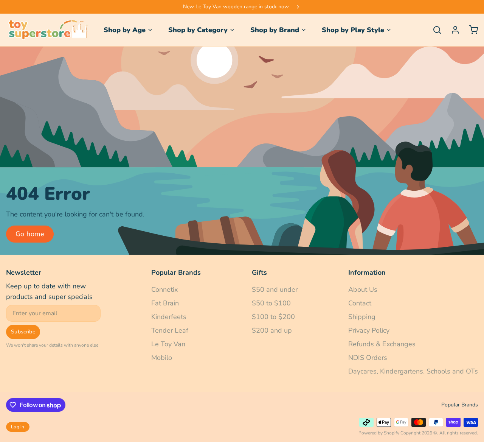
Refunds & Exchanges (382, 344)
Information (367, 272)
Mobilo (161, 357)
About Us (362, 289)
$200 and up (272, 330)
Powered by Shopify (378, 433)
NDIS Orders (367, 357)
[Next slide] (298, 7)
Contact (359, 303)
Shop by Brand (274, 29)
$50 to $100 (271, 303)
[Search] (434, 29)
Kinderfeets (168, 316)
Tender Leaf (169, 330)
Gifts (259, 272)
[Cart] (470, 29)
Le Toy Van (208, 6)
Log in (18, 427)
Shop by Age (125, 29)
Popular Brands (176, 272)
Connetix (164, 289)
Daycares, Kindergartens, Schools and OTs (413, 371)
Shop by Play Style (353, 29)
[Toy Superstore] (47, 30)
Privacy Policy (368, 330)
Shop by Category (198, 29)
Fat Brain (165, 303)
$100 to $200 (273, 316)
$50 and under (275, 289)
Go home (30, 233)
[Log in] (452, 29)
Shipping (361, 316)
